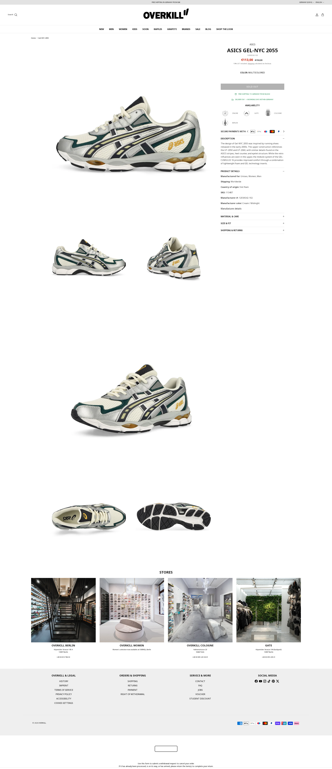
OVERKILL (42, 723)
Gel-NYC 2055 (43, 38)
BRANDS (186, 29)
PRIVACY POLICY (64, 694)
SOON (145, 29)
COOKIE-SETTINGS (63, 703)
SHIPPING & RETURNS (232, 230)
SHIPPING (133, 681)
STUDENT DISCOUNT (200, 698)
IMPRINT (63, 685)
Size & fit (226, 223)
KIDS (134, 29)
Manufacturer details (231, 208)
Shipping (251, 63)
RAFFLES (158, 29)
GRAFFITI (172, 29)
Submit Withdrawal (166, 749)
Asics (252, 44)
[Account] (316, 14)
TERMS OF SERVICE (63, 690)
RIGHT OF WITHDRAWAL (133, 694)
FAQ (200, 685)
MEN (111, 29)
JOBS (200, 690)
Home (33, 38)
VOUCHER (200, 694)
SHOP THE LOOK (224, 29)
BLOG (208, 29)
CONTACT (200, 681)
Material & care (230, 216)
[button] (247, 131)
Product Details (230, 171)
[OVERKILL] (166, 15)
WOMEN (123, 29)
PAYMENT (132, 690)
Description (228, 138)
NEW (101, 29)
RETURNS (132, 685)
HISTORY (63, 681)
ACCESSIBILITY (63, 698)
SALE (197, 29)
